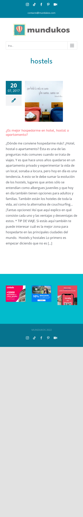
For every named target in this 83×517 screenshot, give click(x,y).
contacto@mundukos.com (41, 12)
